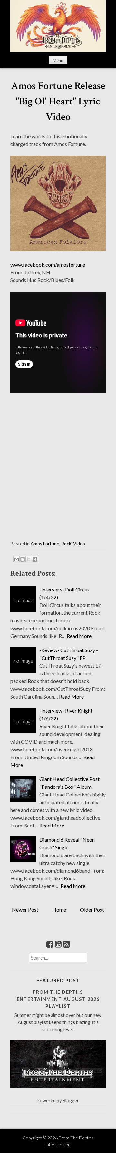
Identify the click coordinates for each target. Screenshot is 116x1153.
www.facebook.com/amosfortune (47, 264)
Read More (79, 636)
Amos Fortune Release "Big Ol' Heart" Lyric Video (58, 101)
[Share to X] (28, 559)
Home (59, 909)
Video (79, 543)
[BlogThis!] (22, 559)
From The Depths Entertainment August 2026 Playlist (58, 999)
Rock (66, 543)
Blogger (71, 1100)
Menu (58, 60)
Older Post (92, 909)
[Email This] (16, 559)
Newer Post (25, 909)
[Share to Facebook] (35, 559)
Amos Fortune (45, 543)
